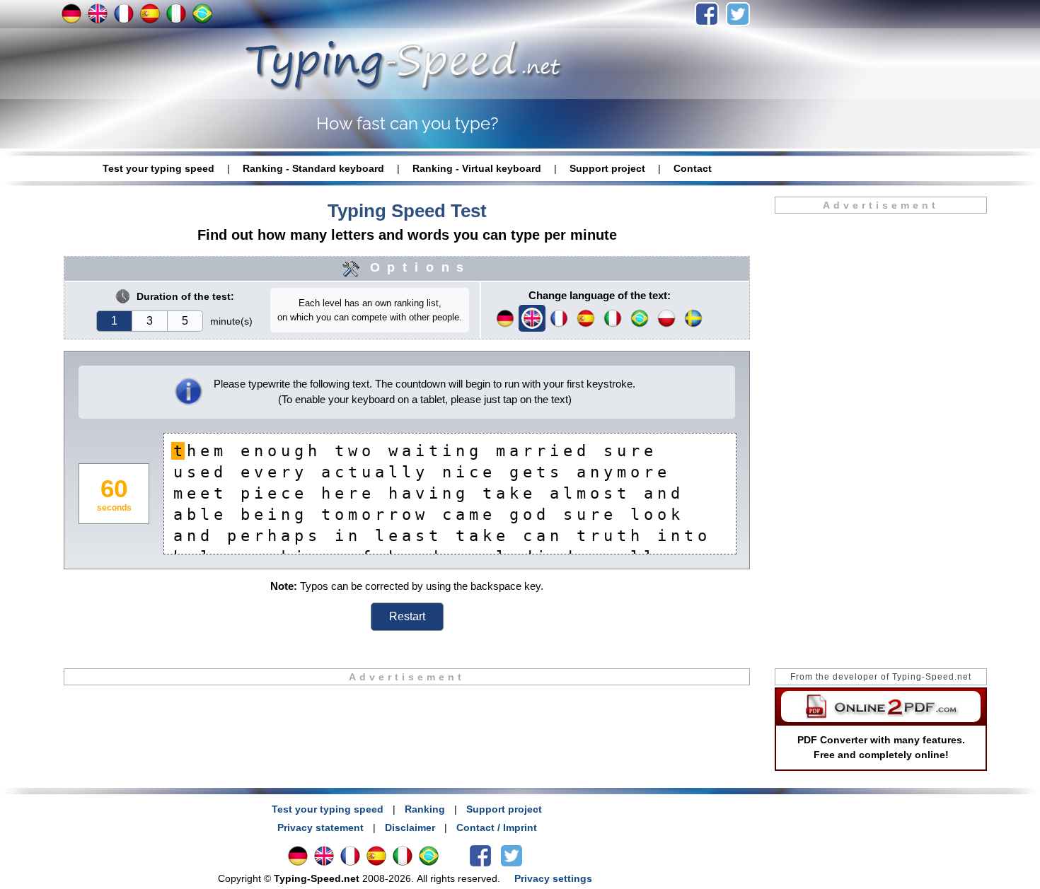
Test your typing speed (158, 168)
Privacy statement (320, 827)
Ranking (425, 809)
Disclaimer (410, 827)
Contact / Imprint (496, 827)
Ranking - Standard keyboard (313, 168)
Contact (693, 168)
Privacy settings (553, 878)
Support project (607, 168)
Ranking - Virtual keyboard (476, 168)
